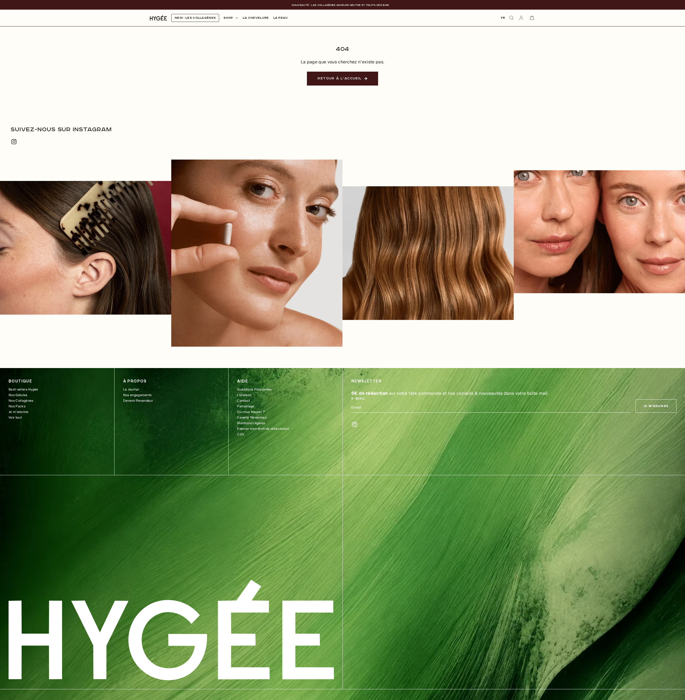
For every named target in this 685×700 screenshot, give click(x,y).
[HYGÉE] (171, 630)
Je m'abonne (19, 412)
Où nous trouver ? (251, 412)
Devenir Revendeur (138, 401)
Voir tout (15, 417)
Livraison (244, 395)
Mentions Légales (251, 423)
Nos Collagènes (21, 401)
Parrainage (245, 406)
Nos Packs (17, 406)
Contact (243, 401)
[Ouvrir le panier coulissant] (532, 18)
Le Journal (131, 389)
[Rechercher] (511, 18)
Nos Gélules (18, 395)
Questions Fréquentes (254, 389)
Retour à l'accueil (340, 78)
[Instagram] (14, 141)
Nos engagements (137, 395)
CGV (240, 434)
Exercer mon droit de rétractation (263, 429)
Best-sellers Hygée (23, 389)
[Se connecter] (521, 18)
